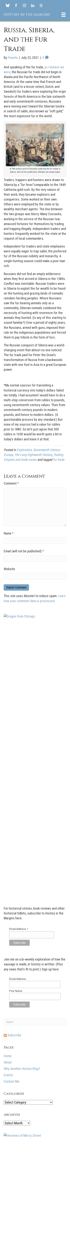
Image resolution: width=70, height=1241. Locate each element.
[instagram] (24, 5)
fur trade (58, 460)
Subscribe (14, 1035)
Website (9, 569)
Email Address (18, 929)
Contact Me (11, 1081)
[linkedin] (33, 5)
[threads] (41, 5)
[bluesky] (8, 5)
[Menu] (63, 14)
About (8, 1062)
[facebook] (16, 5)
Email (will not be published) (24, 551)
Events (8, 1075)
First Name (15, 990)
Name (9, 533)
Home (8, 1056)
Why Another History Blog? (22, 1069)
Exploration (24, 450)
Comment (11, 483)
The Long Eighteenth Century (33, 455)
